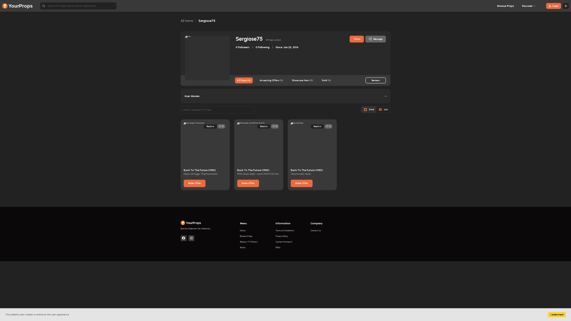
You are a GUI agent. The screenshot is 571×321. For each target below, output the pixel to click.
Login (556, 5)
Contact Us (315, 230)
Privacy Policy (282, 236)
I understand (556, 314)
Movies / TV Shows (248, 242)
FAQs (278, 247)
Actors (243, 247)
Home (243, 230)
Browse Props (505, 6)
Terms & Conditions (285, 230)
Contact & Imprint (284, 242)
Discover (527, 6)
